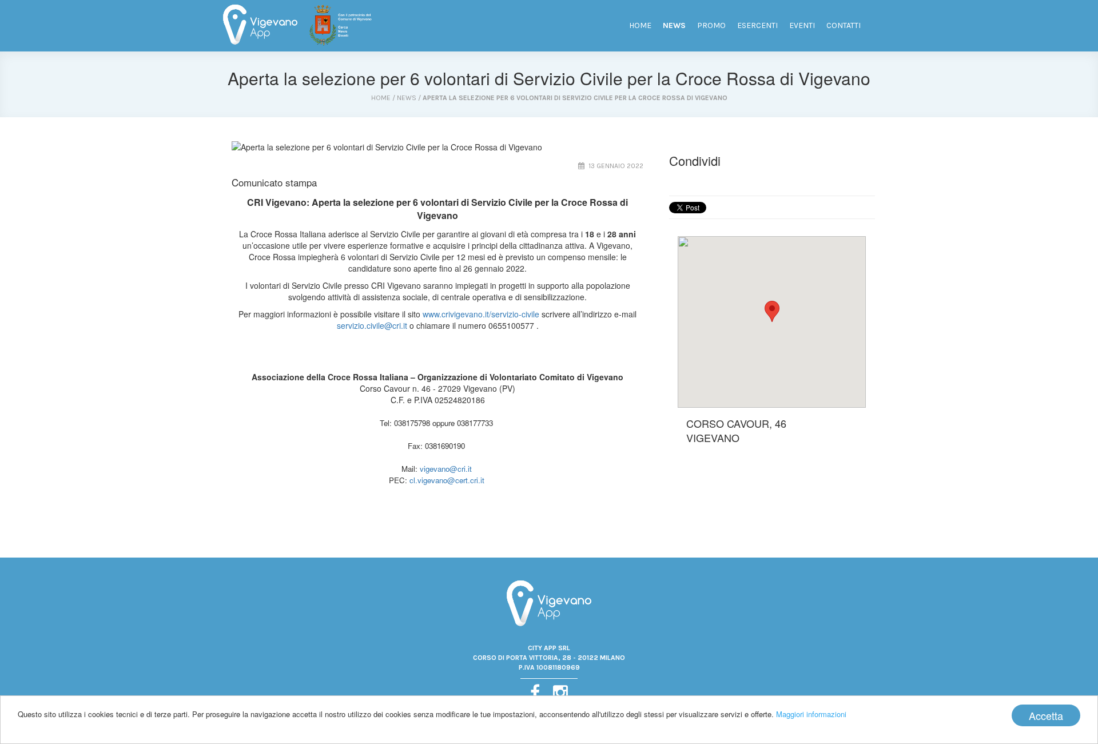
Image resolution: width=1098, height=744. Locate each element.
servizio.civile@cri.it (372, 325)
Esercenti (757, 25)
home (381, 98)
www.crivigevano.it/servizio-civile (481, 314)
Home (640, 25)
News (674, 25)
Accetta (1046, 715)
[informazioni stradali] (772, 322)
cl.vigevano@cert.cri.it (446, 480)
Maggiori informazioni (811, 714)
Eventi (802, 25)
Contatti (843, 25)
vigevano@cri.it (446, 468)
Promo (711, 25)
